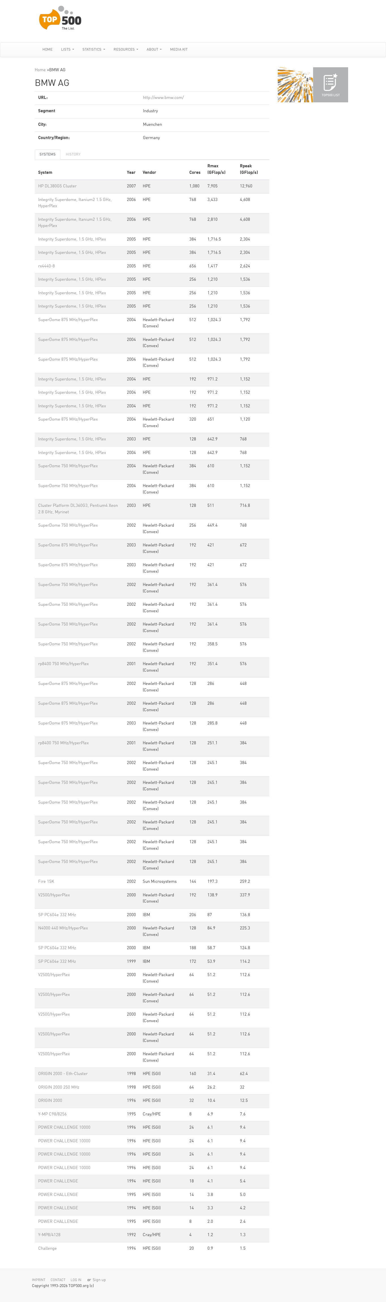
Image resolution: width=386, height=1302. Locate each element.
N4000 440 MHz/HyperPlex (63, 928)
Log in (76, 1280)
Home (47, 49)
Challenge (47, 1249)
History (73, 154)
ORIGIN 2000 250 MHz (58, 1087)
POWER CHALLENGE (58, 1181)
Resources (125, 49)
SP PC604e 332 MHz (57, 915)
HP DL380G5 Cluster (57, 186)
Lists (66, 49)
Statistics (92, 49)
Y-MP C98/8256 (52, 1114)
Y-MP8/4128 (49, 1235)
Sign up (99, 1280)
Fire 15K (46, 882)
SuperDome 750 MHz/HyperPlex (68, 466)
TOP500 (295, 84)
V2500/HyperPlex (54, 895)
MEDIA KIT (179, 49)
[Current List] (330, 84)
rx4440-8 (46, 266)
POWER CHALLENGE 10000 (64, 1128)
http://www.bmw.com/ (163, 98)
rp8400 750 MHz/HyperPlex (63, 664)
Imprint (38, 1280)
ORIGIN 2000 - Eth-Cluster (63, 1074)
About (153, 49)
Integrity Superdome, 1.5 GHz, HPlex (72, 239)
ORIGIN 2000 (50, 1101)
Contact (58, 1280)
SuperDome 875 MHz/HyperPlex (68, 320)
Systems (48, 154)
